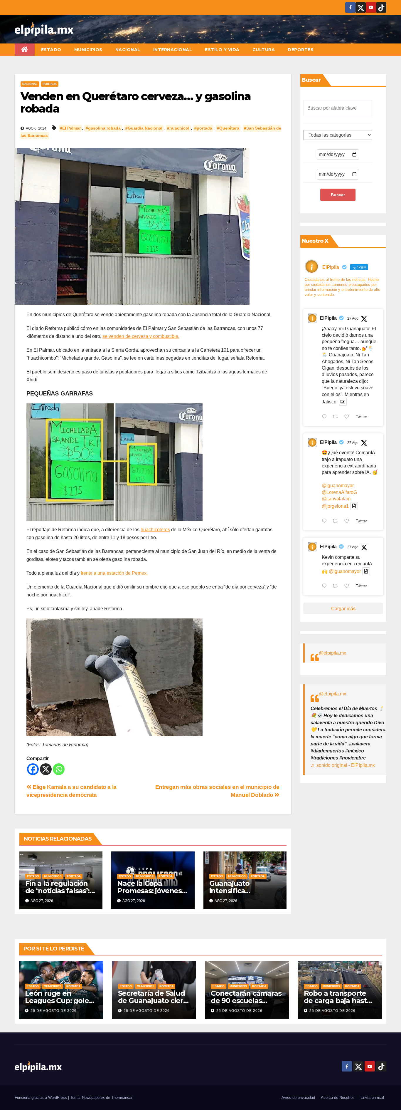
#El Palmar (70, 128)
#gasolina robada (103, 128)
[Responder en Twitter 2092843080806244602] (325, 417)
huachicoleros (155, 529)
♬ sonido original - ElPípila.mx (343, 765)
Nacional (127, 49)
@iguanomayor (338, 485)
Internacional (172, 49)
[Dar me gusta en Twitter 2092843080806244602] (348, 417)
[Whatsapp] (59, 769)
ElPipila (328, 318)
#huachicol (178, 128)
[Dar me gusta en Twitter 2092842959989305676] (348, 586)
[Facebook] (33, 769)
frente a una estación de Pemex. (114, 573)
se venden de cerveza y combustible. (140, 336)
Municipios (88, 49)
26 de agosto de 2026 (54, 1011)
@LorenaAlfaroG (339, 492)
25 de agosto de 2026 (239, 1011)
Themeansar (121, 1097)
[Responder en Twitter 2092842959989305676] (325, 586)
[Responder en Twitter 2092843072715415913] (325, 521)
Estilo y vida (222, 49)
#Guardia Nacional (143, 128)
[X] (46, 769)
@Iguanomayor (345, 571)
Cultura (263, 49)
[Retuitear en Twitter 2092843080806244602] (337, 417)
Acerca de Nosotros (338, 1097)
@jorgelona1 (335, 506)
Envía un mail (372, 1097)
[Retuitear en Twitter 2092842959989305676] (337, 586)
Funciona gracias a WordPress (41, 1097)
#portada (203, 128)
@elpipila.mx (332, 652)
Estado (51, 49)
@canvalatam (336, 498)
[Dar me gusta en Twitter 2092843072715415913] (348, 521)
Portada (50, 83)
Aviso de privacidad (298, 1097)
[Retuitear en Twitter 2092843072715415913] (337, 521)
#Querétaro (228, 128)
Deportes (301, 49)
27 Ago (352, 318)
